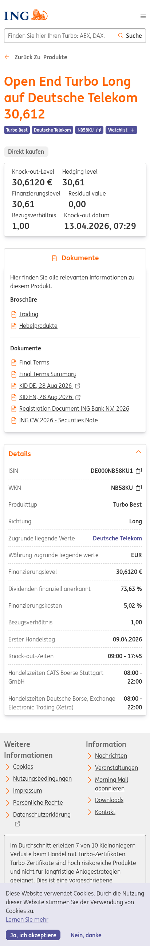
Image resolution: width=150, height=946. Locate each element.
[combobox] (59, 36)
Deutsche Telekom (117, 538)
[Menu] (143, 15)
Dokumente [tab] (78, 257)
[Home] (26, 16)
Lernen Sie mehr (27, 919)
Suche (134, 35)
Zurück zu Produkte (40, 57)
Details (19, 453)
